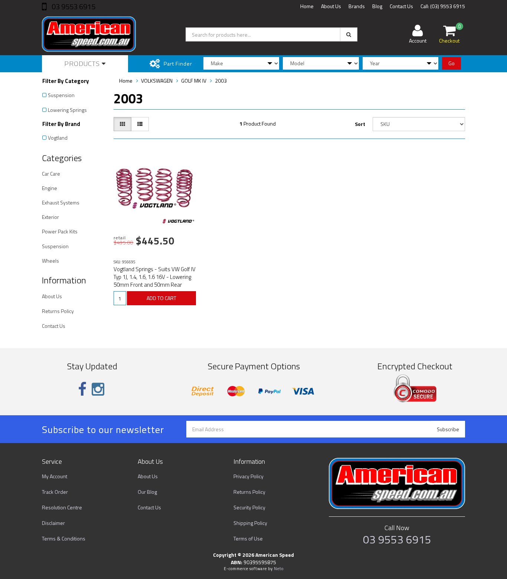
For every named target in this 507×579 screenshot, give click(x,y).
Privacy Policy (248, 476)
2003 (221, 80)
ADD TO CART (161, 298)
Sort (360, 124)
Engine (49, 188)
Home (307, 6)
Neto (279, 569)
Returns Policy (58, 311)
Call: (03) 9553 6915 (443, 6)
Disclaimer (53, 523)
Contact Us (401, 6)
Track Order (55, 492)
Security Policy (249, 507)
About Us (331, 6)
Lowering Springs (67, 110)
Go (451, 63)
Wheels (50, 260)
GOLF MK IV (193, 80)
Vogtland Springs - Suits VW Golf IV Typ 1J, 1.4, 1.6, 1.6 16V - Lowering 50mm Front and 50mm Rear (155, 277)
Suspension (61, 95)
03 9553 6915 (72, 6)
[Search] (348, 34)
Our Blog (147, 492)
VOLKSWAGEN (157, 80)
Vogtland (58, 138)
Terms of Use (248, 538)
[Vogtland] (178, 221)
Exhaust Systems (60, 202)
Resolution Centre (62, 507)
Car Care (51, 173)
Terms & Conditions (63, 538)
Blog (377, 6)
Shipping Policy (250, 523)
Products (83, 64)
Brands (357, 6)
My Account (54, 476)
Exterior (50, 217)
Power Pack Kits (60, 231)
